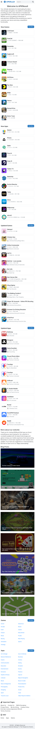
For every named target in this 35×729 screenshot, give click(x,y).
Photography (4, 686)
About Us (3, 705)
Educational (21, 632)
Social (19, 689)
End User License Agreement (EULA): (11, 709)
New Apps (4, 126)
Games (3, 620)
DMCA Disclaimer (21, 705)
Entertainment (4, 668)
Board (19, 626)
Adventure (21, 623)
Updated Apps (6, 328)
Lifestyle (3, 677)
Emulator (20, 665)
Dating (20, 662)
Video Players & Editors (24, 695)
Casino (20, 629)
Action (2, 623)
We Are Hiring (15, 707)
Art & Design (4, 654)
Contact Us (11, 705)
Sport (2, 692)
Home (2, 718)
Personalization (22, 683)
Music (2, 635)
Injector (20, 674)
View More (30, 26)
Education (3, 665)
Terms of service (5, 711)
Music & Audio (22, 680)
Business (20, 657)
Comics (20, 659)
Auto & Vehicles (22, 654)
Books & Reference (6, 657)
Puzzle (20, 635)
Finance (20, 671)
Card (2, 629)
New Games (5, 27)
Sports (20, 641)
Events (20, 668)
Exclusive (3, 671)
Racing (2, 638)
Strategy (3, 644)
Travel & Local (4, 695)
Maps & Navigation (23, 677)
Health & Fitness (5, 674)
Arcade (3, 626)
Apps (3, 650)
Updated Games (6, 225)
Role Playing (21, 638)
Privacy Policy (5, 707)
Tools (19, 692)
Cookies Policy (25, 707)
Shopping (3, 689)
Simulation (3, 641)
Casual (2, 632)
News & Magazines (6, 683)
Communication (5, 662)
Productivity (21, 686)
